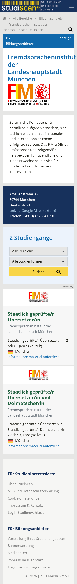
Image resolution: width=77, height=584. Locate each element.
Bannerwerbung (21, 545)
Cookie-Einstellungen (24, 498)
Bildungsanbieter (51, 18)
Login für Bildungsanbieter (29, 567)
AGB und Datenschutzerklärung (33, 491)
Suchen (38, 271)
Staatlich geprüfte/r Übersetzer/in (31, 317)
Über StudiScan (20, 484)
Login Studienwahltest (26, 512)
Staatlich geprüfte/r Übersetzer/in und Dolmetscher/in (31, 397)
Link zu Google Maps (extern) (32, 210)
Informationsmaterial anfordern (33, 356)
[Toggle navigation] (71, 6)
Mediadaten (17, 553)
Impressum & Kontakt (25, 505)
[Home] (4, 18)
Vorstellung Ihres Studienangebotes (37, 538)
